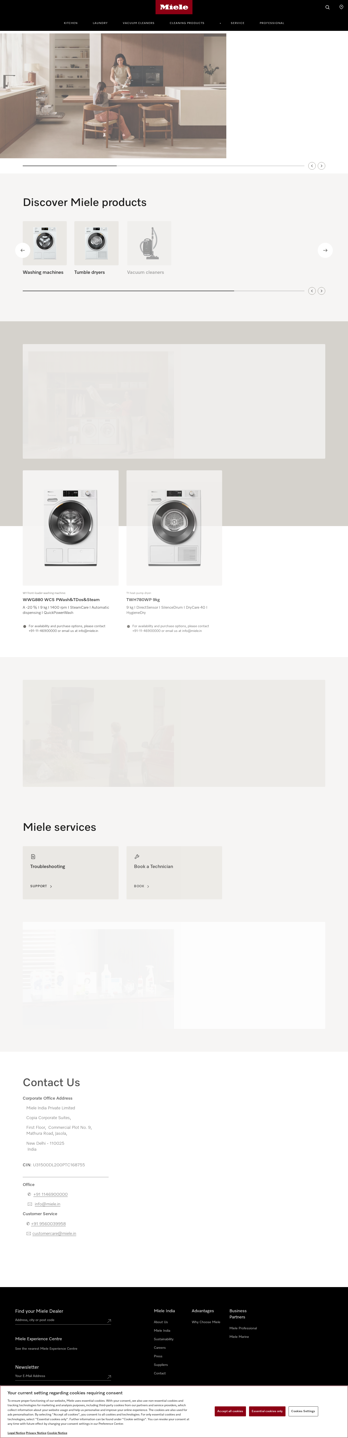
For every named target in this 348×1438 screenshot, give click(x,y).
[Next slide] (321, 166)
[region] (174, 102)
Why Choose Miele (206, 1322)
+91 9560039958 (48, 1222)
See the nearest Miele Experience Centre (46, 1348)
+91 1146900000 (50, 1193)
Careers (160, 1347)
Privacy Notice (36, 1433)
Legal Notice (16, 1433)
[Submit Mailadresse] (109, 1377)
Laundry (100, 23)
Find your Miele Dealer (39, 1311)
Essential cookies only (267, 1411)
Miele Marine (239, 1337)
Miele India (162, 1330)
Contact (160, 1373)
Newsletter (27, 1367)
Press (158, 1356)
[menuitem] (73, 22)
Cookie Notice (57, 1433)
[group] (71, 552)
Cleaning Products (187, 23)
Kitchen (71, 23)
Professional (272, 23)
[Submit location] (109, 1321)
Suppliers (161, 1365)
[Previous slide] (312, 166)
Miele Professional (243, 1328)
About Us (161, 1322)
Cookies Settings (303, 1411)
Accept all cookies (230, 1411)
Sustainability (164, 1339)
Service (238, 23)
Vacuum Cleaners (139, 23)
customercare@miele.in (54, 1232)
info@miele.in (47, 1202)
